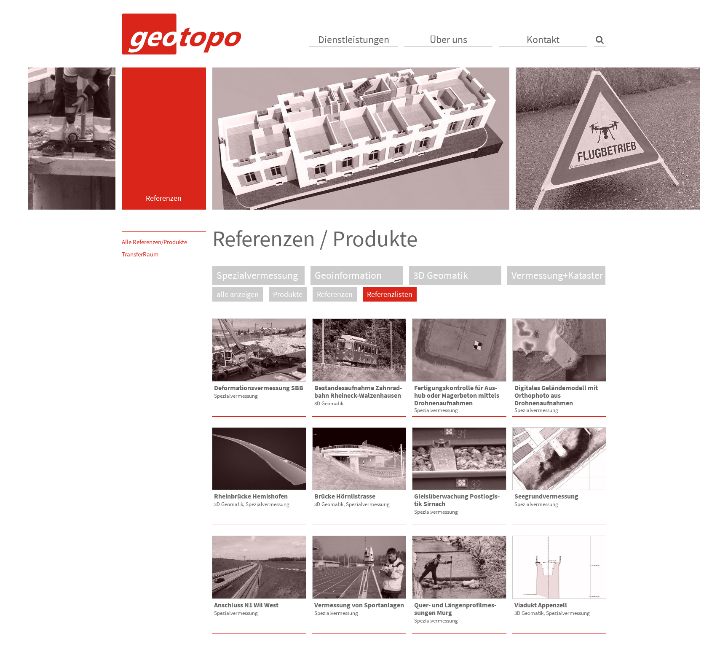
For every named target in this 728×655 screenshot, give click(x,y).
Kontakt (543, 39)
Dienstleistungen (353, 39)
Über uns (448, 39)
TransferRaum (140, 254)
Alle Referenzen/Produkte (154, 242)
